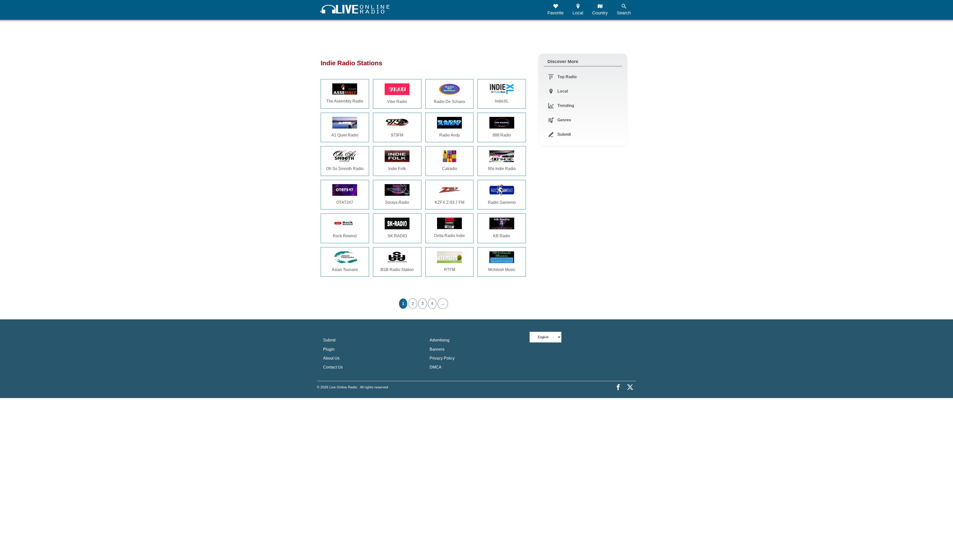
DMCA (436, 367)
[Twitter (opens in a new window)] (630, 387)
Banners (437, 349)
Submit (329, 340)
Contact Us (333, 367)
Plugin (329, 349)
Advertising (439, 340)
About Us (331, 358)
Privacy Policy (442, 358)
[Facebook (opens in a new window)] (618, 387)
